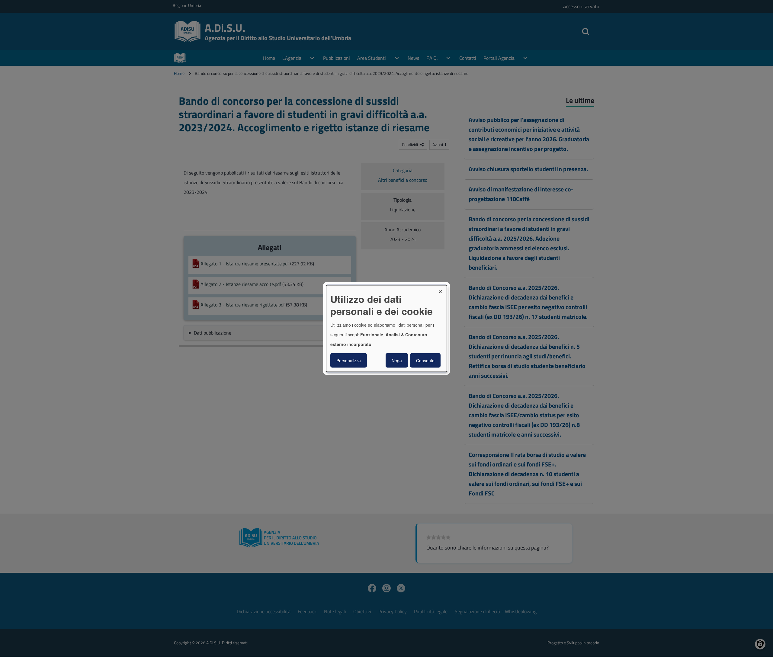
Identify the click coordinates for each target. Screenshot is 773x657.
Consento (425, 360)
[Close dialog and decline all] (442, 289)
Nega (397, 360)
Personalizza (348, 360)
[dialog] (386, 328)
